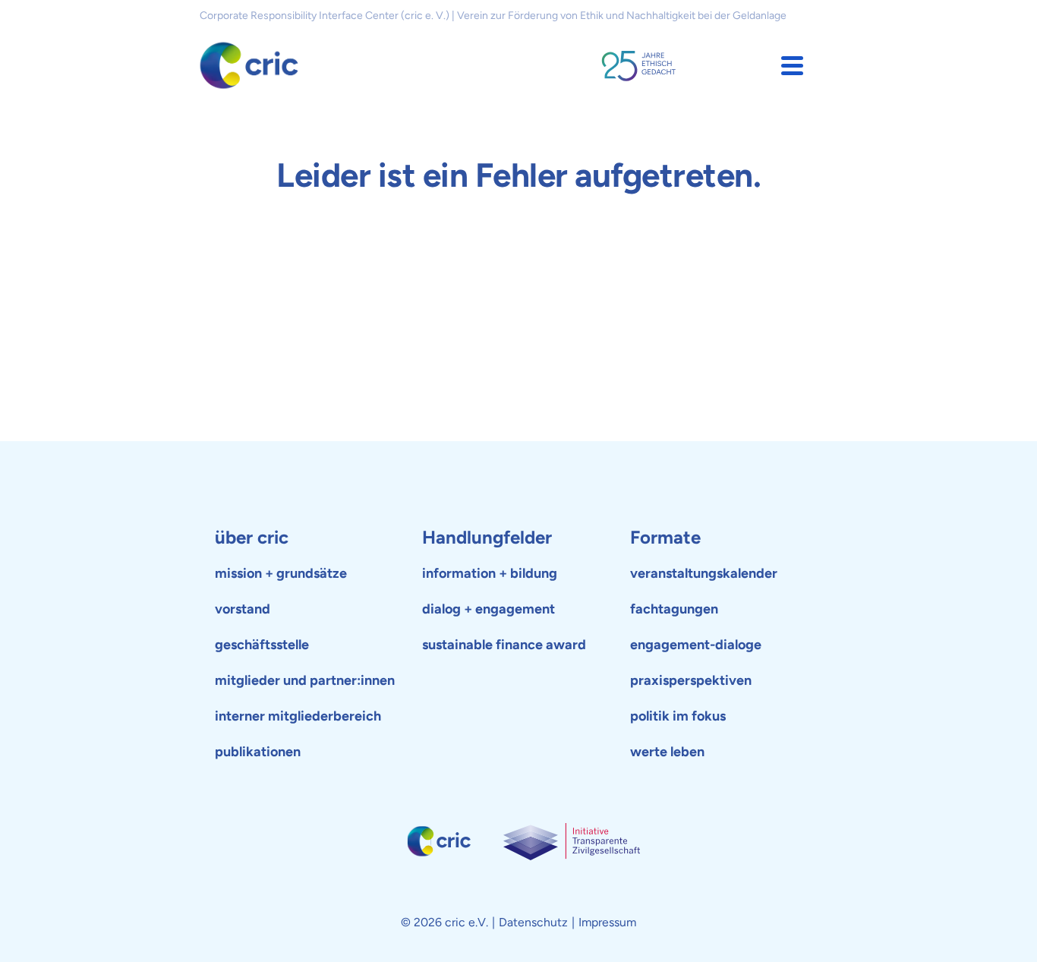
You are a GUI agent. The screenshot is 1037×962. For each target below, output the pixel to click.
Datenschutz (533, 922)
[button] (792, 65)
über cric (251, 537)
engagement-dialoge (695, 644)
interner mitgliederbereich (298, 716)
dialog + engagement (488, 609)
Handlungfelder (487, 537)
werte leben (667, 751)
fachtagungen (674, 609)
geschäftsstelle (262, 644)
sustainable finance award (504, 644)
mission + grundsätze (281, 573)
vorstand (242, 609)
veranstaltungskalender (703, 573)
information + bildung (489, 573)
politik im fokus (678, 716)
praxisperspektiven (691, 680)
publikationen (258, 751)
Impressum (607, 922)
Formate (665, 537)
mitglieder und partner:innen (305, 680)
